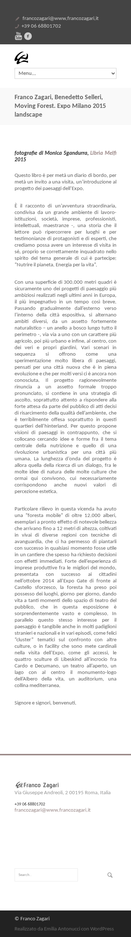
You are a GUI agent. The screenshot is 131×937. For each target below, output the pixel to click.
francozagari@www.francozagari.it (61, 18)
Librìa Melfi (103, 153)
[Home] (65, 58)
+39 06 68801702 (41, 26)
